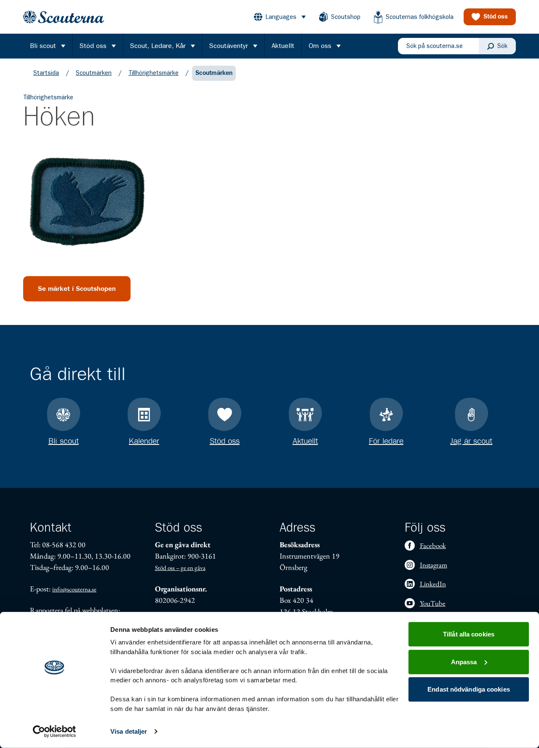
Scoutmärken (94, 73)
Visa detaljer (128, 731)
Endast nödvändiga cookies (468, 689)
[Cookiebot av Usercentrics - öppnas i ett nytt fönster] (54, 731)
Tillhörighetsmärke (153, 73)
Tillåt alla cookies (468, 634)
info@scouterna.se (74, 589)
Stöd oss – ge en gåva (180, 568)
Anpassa (464, 661)
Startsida (46, 73)
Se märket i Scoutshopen (77, 288)
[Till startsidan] (63, 17)
